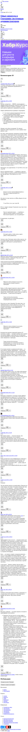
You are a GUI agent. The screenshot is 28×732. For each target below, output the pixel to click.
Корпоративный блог (8, 718)
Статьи (5, 696)
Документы (6, 711)
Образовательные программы (10, 722)
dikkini (2, 255)
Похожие (11, 682)
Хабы (4, 698)
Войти (5, 689)
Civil (2, 12)
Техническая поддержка (15, 729)
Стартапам (6, 724)
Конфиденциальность (8, 713)
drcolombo (3, 153)
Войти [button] (2, 9)
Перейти (3, 72)
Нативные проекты (8, 721)
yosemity (3, 83)
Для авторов (6, 708)
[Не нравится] (2, 93)
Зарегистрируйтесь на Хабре (8, 674)
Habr (8, 730)
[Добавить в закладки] (7, 96)
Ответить (3, 96)
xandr (2, 231)
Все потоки (5, 1)
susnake (2, 370)
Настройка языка (4, 729)
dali (1, 514)
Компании (6, 699)
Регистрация (6, 691)
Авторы (5, 701)
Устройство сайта (7, 707)
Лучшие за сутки (4, 682)
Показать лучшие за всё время (8, 684)
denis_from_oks (4, 455)
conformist (3, 415)
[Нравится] (2, 89)
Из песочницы (4, 30)
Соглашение (6, 712)
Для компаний (6, 710)
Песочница (6, 702)
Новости (5, 697)
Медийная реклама (8, 720)
